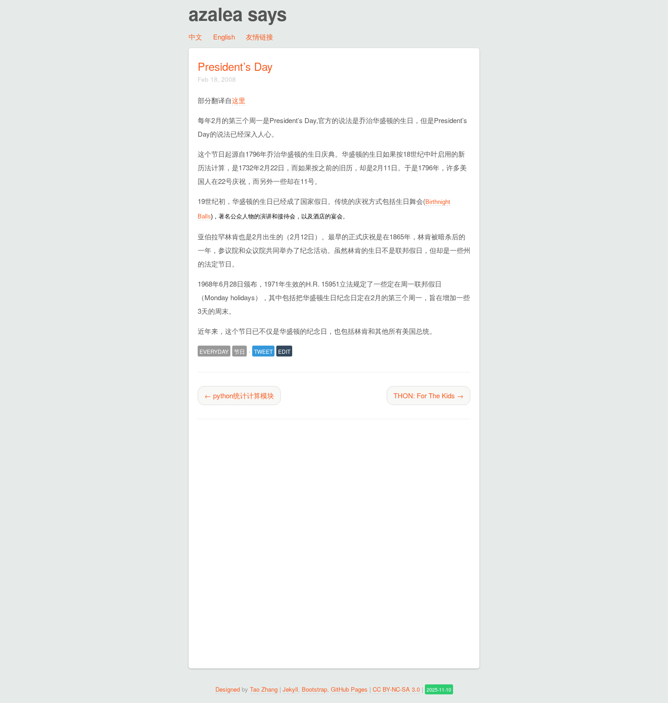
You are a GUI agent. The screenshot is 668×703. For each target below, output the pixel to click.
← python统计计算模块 (239, 395)
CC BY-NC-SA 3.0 (396, 689)
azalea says (238, 13)
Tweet (263, 351)
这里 (238, 100)
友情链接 (259, 36)
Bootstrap (314, 689)
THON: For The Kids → (429, 395)
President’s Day (235, 66)
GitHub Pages (349, 689)
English (224, 36)
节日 (239, 351)
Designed (227, 689)
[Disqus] (334, 546)
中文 (195, 36)
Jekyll (290, 689)
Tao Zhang (264, 689)
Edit (284, 351)
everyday (214, 351)
